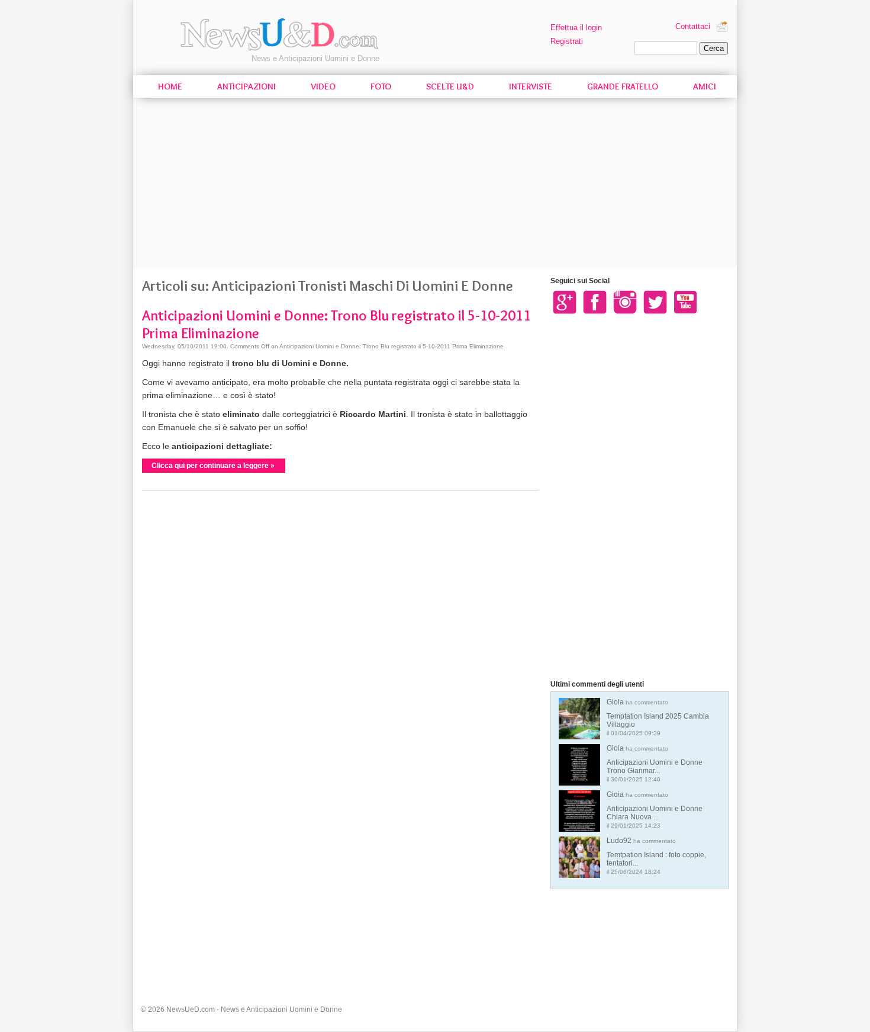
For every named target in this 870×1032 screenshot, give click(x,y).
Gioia (658, 717)
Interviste (530, 86)
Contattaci (692, 26)
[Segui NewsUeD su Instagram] (625, 301)
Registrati (566, 41)
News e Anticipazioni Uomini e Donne (315, 58)
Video (323, 86)
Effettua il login (576, 27)
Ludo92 (656, 856)
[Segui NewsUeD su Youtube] (685, 301)
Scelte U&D (450, 86)
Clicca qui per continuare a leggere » (213, 465)
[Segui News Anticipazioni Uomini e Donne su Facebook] (595, 301)
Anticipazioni (246, 86)
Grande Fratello (622, 86)
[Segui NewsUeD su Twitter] (655, 301)
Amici (704, 86)
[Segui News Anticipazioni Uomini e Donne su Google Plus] (564, 301)
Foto (380, 86)
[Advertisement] (435, 185)
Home (170, 86)
